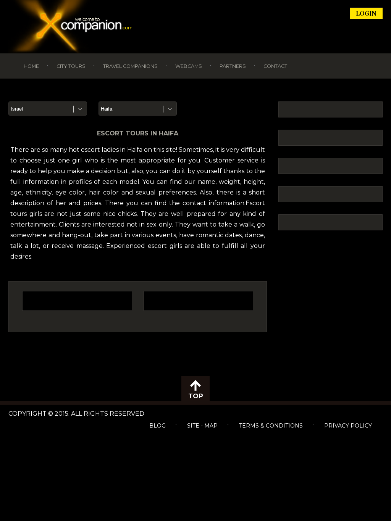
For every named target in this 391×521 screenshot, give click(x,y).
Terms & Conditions (271, 425)
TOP (195, 396)
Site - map (202, 425)
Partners (233, 66)
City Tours (71, 66)
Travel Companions (130, 66)
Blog (157, 425)
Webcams (188, 66)
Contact (275, 66)
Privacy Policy (348, 425)
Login (366, 13)
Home (31, 66)
